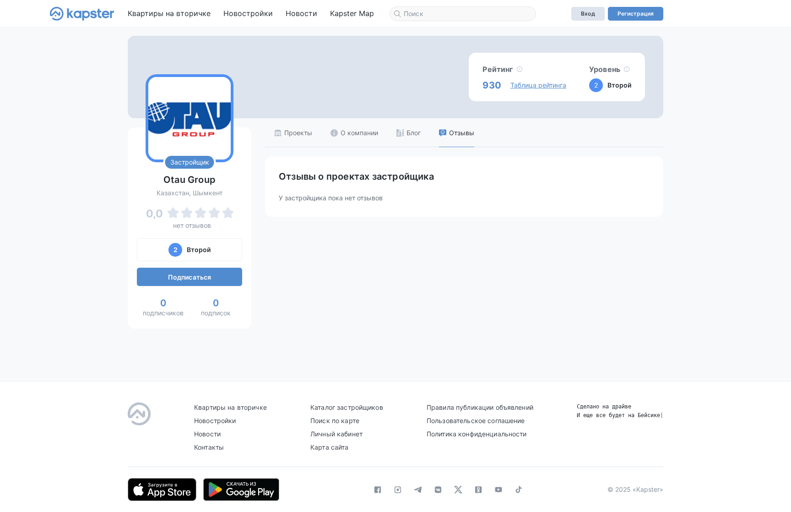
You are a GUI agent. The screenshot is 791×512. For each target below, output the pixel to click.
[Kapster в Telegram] (418, 489)
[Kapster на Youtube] (498, 489)
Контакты (209, 447)
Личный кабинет (336, 434)
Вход (588, 13)
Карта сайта (329, 447)
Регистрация (636, 13)
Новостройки (248, 13)
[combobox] (463, 13)
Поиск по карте (334, 420)
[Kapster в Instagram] (397, 489)
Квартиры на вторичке (169, 13)
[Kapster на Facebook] (377, 489)
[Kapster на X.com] (458, 489)
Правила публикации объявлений (480, 407)
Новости (301, 13)
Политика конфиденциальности (477, 434)
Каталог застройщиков (346, 407)
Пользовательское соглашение (476, 420)
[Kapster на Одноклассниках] (478, 489)
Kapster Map (352, 13)
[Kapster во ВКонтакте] (438, 489)
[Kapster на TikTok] (518, 489)
